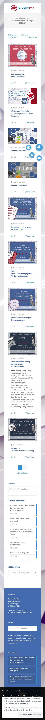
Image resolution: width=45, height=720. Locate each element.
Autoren (13, 37)
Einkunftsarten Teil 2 (19, 151)
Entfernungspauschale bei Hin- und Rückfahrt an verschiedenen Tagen (21, 531)
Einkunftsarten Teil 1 (19, 185)
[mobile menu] (37, 8)
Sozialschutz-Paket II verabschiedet (17, 543)
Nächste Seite (22, 473)
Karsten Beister (18, 71)
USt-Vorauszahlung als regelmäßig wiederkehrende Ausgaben (22, 113)
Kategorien (12, 35)
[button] (39, 147)
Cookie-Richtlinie (26, 710)
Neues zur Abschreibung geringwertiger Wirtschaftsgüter (20, 364)
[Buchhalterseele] (22, 8)
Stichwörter (24, 35)
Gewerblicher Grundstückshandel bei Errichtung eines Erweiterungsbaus (22, 508)
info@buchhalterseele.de (23, 613)
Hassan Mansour (19, 147)
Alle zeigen (33, 37)
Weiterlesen (30, 83)
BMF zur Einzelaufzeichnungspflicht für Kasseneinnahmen (21, 273)
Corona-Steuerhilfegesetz (19, 553)
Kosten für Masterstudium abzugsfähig (19, 520)
